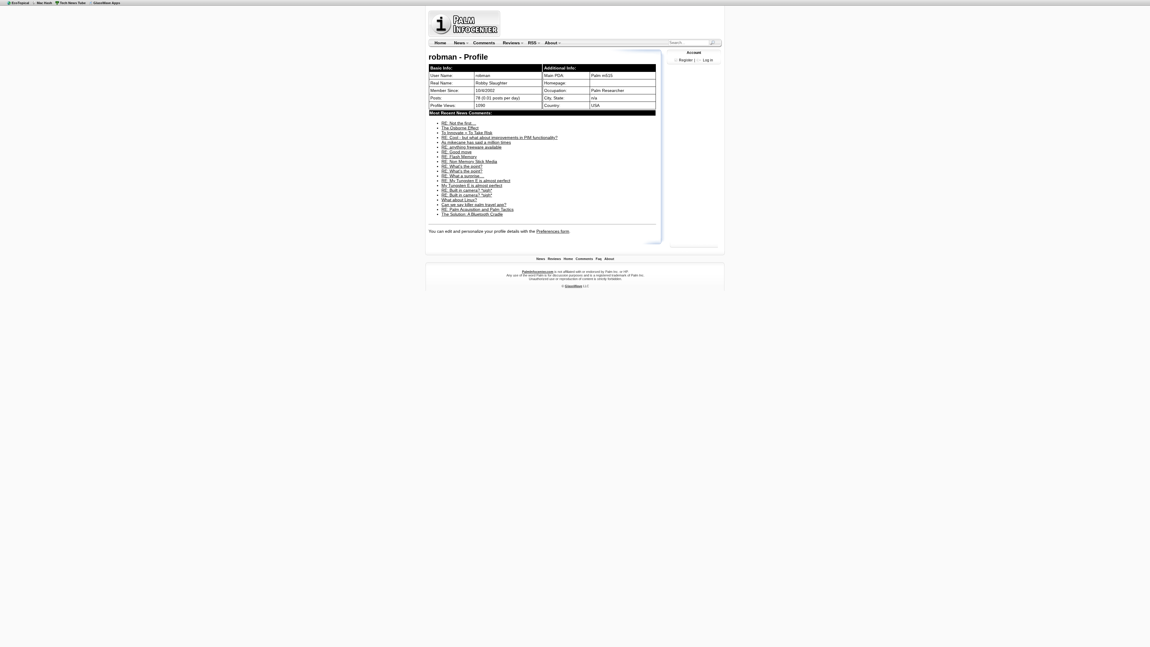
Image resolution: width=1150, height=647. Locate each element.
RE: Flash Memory (459, 156)
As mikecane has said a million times (476, 142)
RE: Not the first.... (458, 123)
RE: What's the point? (461, 166)
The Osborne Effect (460, 128)
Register (686, 60)
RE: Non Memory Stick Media (469, 161)
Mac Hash (44, 3)
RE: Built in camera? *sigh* (466, 190)
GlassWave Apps (106, 3)
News (457, 43)
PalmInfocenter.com (537, 271)
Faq (599, 259)
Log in (708, 60)
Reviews (509, 43)
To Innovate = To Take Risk (466, 132)
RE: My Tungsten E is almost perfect (475, 180)
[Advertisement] (612, 23)
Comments (484, 42)
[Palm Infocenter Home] (465, 35)
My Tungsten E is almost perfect (471, 185)
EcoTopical (20, 3)
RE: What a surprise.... (462, 175)
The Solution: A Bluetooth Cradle (472, 214)
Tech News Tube (73, 3)
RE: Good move (456, 151)
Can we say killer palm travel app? (473, 204)
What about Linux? (459, 199)
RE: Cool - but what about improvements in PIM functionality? (499, 137)
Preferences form (552, 231)
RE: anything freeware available (471, 147)
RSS (530, 43)
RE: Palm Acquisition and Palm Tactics (477, 209)
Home (440, 42)
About (549, 43)
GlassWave (573, 286)
